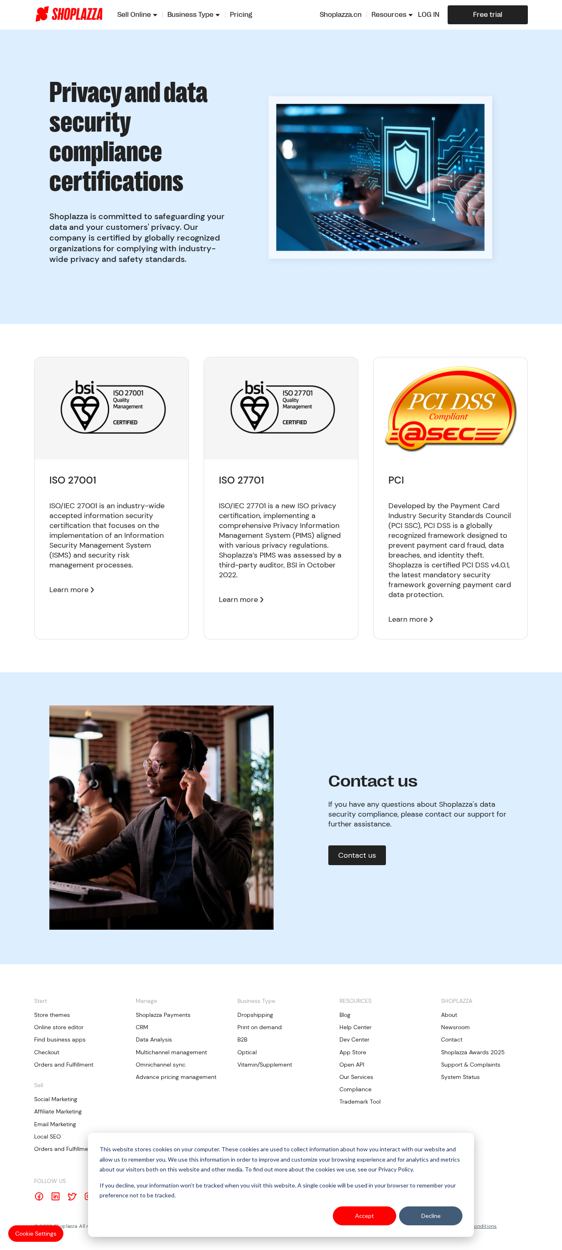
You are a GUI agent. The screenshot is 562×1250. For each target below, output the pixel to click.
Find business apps (60, 1039)
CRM (142, 1027)
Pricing (241, 15)
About (449, 1015)
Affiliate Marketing (58, 1111)
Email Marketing (55, 1124)
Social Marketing (55, 1099)
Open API (351, 1064)
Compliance (355, 1089)
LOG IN (428, 15)
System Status (460, 1077)
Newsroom (455, 1027)
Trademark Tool (360, 1101)
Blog (345, 1015)
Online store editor (59, 1027)
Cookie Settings (35, 1233)
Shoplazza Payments (163, 1015)
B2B (242, 1039)
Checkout (46, 1052)
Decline (431, 1215)
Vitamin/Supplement (264, 1064)
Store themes (52, 1015)
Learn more (68, 590)
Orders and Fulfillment (63, 1064)
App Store (352, 1052)
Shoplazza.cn (341, 15)
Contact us (357, 855)
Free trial (487, 15)
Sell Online (134, 15)
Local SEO (47, 1136)
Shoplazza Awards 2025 (473, 1052)
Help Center (355, 1027)
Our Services (356, 1077)
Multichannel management (171, 1052)
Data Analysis (154, 1039)
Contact (451, 1039)
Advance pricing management (176, 1077)
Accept (364, 1215)
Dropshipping (255, 1015)
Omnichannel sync (161, 1064)
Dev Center (354, 1039)
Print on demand (259, 1027)
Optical (247, 1052)
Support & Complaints (470, 1064)
